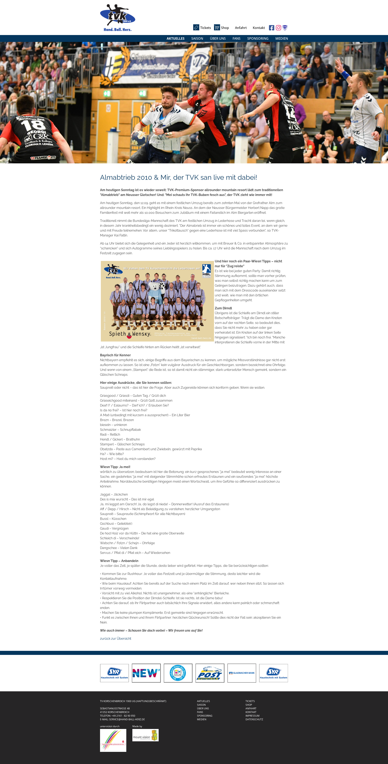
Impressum (252, 715)
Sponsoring (258, 38)
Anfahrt (241, 28)
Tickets (205, 28)
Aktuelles (176, 38)
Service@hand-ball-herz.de (127, 719)
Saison (197, 38)
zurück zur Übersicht (115, 639)
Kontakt (259, 28)
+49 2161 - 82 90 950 (123, 715)
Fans (236, 38)
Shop (225, 28)
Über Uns (218, 38)
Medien (281, 38)
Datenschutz (254, 719)
